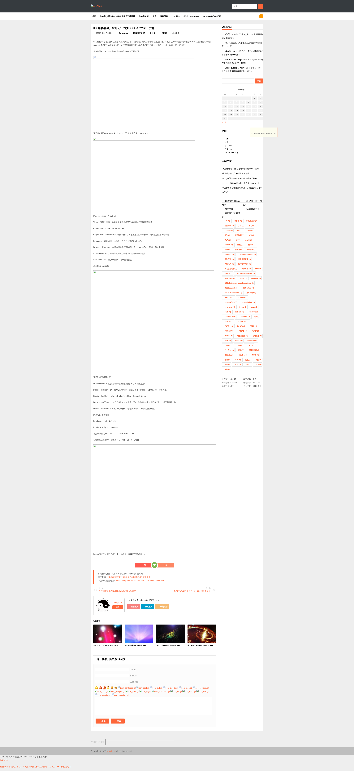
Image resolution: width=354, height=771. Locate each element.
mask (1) (243, 278)
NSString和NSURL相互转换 (135, 645)
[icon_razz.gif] (101, 691)
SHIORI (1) (229, 244)
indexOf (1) (239, 312)
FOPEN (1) (229, 326)
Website (134, 681)
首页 (94, 16)
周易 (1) (241, 350)
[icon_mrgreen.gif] (96, 687)
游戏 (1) (227, 359)
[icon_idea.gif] (185, 687)
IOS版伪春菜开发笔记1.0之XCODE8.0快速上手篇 (129, 577)
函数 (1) (240, 244)
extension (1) (230, 307)
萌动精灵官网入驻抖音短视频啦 (235, 173)
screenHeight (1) (248, 302)
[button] (260, 6)
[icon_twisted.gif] (104, 687)
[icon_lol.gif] (176, 691)
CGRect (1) (243, 297)
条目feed (228, 145)
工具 (154, 16)
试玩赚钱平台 (253, 208)
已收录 (164, 32)
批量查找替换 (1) (244, 259)
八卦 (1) (239, 345)
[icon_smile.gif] (116, 687)
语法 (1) (250, 230)
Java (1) (254, 307)
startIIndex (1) (230, 316)
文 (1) (238, 240)
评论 (103, 721)
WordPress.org (231, 152)
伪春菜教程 (144, 16)
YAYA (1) (228, 240)
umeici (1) (248, 240)
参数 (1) (250, 244)
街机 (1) (248, 359)
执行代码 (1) (229, 264)
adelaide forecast (232, 51)
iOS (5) (227, 220)
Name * (133, 669)
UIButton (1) (229, 297)
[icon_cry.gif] (146, 691)
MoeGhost (111, 751)
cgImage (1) (256, 278)
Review (228, 42)
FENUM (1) (229, 321)
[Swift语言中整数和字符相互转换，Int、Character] (170, 634)
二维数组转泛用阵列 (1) (247, 254)
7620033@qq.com (212, 16)
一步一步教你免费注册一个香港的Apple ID (240, 183)
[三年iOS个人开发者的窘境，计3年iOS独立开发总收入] (107, 634)
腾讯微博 (148, 606)
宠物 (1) (227, 369)
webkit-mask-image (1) (246, 273)
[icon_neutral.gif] (100, 687)
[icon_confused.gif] (127, 687)
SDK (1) (228, 340)
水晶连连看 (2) (251, 220)
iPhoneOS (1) (252, 340)
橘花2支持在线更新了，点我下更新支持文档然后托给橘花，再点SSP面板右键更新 (35, 766)
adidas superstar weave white (238, 67)
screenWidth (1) (231, 302)
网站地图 (229, 208)
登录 (226, 142)
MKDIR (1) (229, 335)
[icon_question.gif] (120, 694)
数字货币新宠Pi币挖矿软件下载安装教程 (239, 178)
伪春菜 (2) (238, 220)
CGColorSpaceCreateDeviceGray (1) (239, 283)
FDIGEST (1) (229, 331)
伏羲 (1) (250, 345)
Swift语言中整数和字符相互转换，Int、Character (170, 645)
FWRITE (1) (256, 331)
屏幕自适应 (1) (251, 292)
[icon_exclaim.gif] (103, 694)
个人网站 (176, 16)
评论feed (228, 149)
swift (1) (228, 312)
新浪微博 (134, 606)
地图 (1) (257, 316)
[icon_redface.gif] (201, 687)
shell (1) (258, 268)
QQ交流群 (163, 606)
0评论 (153, 32)
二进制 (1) (228, 345)
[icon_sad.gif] (202, 691)
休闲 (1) (258, 359)
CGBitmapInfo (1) (231, 288)
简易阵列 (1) (239, 235)
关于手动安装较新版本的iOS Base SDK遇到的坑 (202, 645)
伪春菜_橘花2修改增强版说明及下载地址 (117, 16)
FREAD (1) (243, 331)
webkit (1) (228, 273)
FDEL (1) (253, 326)
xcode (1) (239, 340)
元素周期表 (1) (254, 350)
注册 (226, 138)
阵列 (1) (227, 235)
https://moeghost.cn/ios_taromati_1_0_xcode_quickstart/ (140, 580)
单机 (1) (238, 359)
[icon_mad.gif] (189, 691)
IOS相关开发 (139, 32)
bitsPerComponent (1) (233, 292)
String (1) (243, 307)
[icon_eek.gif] (112, 687)
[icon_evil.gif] (156, 687)
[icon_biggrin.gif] (170, 687)
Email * (133, 675)
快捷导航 (164, 16)
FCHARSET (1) (243, 321)
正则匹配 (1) (229, 259)
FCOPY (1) (241, 326)
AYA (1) (251, 235)
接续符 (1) (238, 249)
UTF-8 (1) (255, 355)
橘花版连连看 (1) (231, 268)
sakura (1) (229, 230)
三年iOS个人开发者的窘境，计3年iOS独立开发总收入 (107, 645)
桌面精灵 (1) (229, 225)
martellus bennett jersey (235, 59)
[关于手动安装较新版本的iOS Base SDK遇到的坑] (202, 634)
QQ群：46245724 (191, 16)
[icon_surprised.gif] (161, 691)
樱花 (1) (240, 230)
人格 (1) (241, 225)
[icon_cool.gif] (142, 687)
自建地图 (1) (257, 335)
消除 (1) (227, 364)
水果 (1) (248, 364)
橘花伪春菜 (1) (230, 278)
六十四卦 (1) (229, 350)
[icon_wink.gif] (132, 691)
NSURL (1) (243, 355)
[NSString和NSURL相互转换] (139, 634)
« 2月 (224, 122)
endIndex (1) (245, 316)
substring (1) (253, 312)
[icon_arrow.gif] (108, 687)
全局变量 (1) (251, 249)
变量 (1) (227, 249)
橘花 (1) (251, 225)
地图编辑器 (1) (242, 335)
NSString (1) (229, 355)
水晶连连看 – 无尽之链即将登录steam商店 (240, 168)
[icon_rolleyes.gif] (117, 691)
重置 (118, 721)
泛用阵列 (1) (229, 254)
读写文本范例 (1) (244, 264)
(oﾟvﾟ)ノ (228, 34)
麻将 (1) (258, 364)
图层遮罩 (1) (246, 268)
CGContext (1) (248, 288)
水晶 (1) (238, 364)
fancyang (123, 32)
